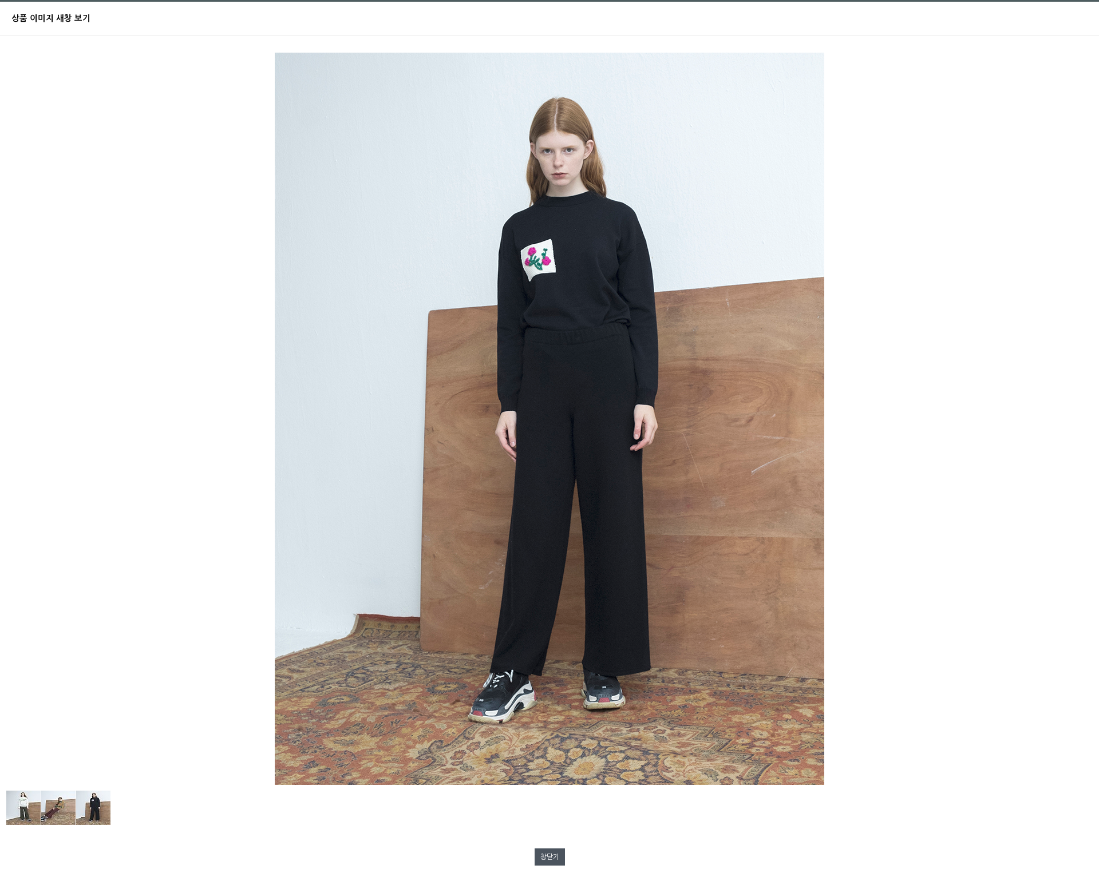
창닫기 (549, 857)
